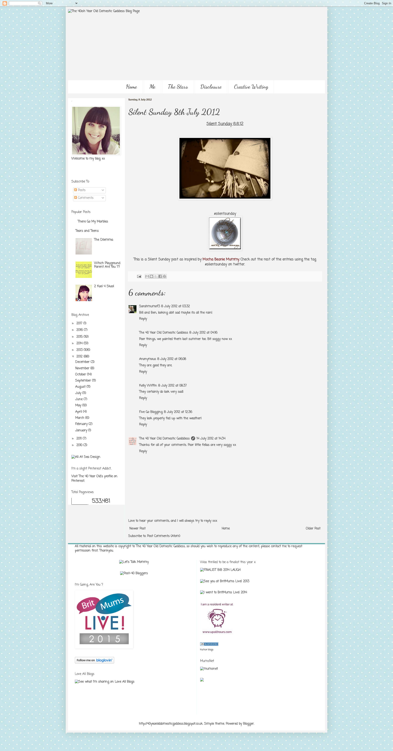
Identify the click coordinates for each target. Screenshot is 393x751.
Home (131, 86)
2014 (80, 343)
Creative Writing (251, 86)
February (82, 424)
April (79, 411)
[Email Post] (139, 276)
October (81, 374)
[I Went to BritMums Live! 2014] (223, 592)
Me (152, 86)
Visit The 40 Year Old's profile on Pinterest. (94, 478)
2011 (79, 438)
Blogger (248, 723)
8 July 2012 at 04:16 (203, 332)
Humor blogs (207, 649)
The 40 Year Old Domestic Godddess (164, 438)
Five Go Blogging (151, 412)
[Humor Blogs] (209, 645)
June (79, 399)
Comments (85, 198)
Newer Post (137, 528)
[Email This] (147, 276)
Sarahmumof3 (149, 306)
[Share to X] (156, 276)
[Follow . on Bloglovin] (94, 662)
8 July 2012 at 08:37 (172, 385)
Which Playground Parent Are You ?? (107, 265)
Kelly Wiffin (148, 385)
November (83, 368)
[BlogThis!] (151, 276)
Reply (143, 319)
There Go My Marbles (93, 221)
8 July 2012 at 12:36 (178, 412)
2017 (79, 323)
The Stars (178, 86)
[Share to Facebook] (160, 276)
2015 (80, 336)
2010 (79, 445)
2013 (80, 350)
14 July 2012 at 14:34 (210, 438)
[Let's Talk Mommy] (134, 562)
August (81, 386)
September (83, 380)
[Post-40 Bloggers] (134, 573)
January (81, 430)
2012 (80, 356)
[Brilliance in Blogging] (220, 570)
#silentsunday (225, 213)
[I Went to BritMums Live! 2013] (224, 581)
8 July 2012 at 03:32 (175, 306)
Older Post (313, 528)
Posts (81, 190)
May (78, 405)
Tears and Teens (87, 231)
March (80, 418)
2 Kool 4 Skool (104, 286)
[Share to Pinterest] (164, 276)
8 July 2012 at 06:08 (171, 359)
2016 (80, 330)
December (83, 362)
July (78, 393)
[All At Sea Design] (85, 457)
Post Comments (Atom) (163, 536)
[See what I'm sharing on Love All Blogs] (104, 681)
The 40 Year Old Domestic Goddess (163, 332)
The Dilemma (103, 239)
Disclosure (211, 86)
